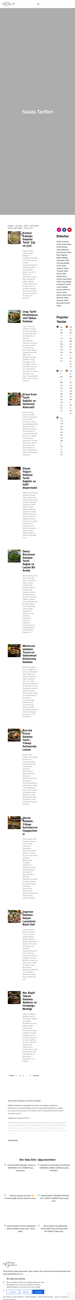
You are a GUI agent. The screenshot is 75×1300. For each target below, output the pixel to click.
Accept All (38, 1292)
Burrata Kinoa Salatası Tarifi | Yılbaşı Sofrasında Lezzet (29, 739)
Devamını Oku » (27, 303)
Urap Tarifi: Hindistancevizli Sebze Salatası (30, 316)
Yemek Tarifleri (33, 226)
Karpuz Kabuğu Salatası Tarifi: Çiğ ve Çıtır (29, 239)
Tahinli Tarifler (61, 266)
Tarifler (26, 226)
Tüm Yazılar (18, 226)
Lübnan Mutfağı (62, 287)
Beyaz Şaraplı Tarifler (64, 252)
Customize (12, 1292)
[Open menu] (14, 4)
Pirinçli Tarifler (61, 244)
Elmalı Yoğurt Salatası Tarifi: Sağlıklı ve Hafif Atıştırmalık (30, 477)
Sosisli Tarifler (61, 273)
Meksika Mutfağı (62, 257)
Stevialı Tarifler (62, 295)
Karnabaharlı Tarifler (64, 284)
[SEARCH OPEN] (38, 4)
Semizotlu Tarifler (63, 300)
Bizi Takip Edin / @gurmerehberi (38, 1159)
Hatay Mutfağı (66, 282)
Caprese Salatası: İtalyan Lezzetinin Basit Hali (29, 918)
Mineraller (65, 250)
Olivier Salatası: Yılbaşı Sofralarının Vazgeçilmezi (30, 826)
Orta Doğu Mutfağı (63, 263)
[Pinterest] (69, 230)
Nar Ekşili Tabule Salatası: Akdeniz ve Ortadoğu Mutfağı (30, 1001)
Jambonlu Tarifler (62, 268)
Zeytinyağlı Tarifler (63, 260)
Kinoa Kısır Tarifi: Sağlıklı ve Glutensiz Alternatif (30, 400)
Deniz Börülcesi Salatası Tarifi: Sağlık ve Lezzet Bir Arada (29, 560)
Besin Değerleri (62, 255)
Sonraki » (36, 1075)
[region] (25, 1285)
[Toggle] (13, 1140)
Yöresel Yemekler (63, 241)
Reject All (26, 1292)
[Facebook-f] (64, 230)
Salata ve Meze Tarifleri (15, 228)
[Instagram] (59, 230)
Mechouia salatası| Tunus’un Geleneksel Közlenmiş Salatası (30, 654)
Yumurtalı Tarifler (62, 271)
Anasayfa (11, 226)
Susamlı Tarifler (62, 289)
